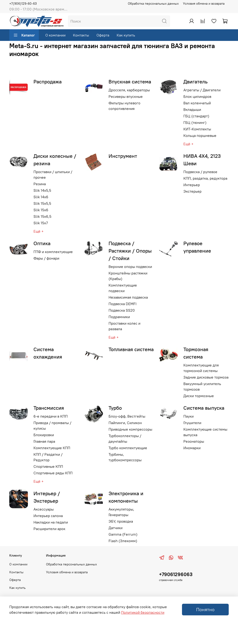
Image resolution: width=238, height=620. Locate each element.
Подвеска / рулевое (200, 171)
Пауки (188, 416)
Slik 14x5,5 (42, 190)
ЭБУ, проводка (121, 521)
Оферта (102, 35)
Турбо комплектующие (128, 447)
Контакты (81, 35)
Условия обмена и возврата (204, 3)
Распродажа (47, 81)
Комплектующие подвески (123, 288)
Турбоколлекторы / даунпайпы (125, 438)
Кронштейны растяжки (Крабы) (128, 276)
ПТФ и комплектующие (53, 251)
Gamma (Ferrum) (123, 534)
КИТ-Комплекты (197, 129)
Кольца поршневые (199, 135)
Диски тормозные (198, 395)
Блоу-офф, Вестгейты (127, 416)
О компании (55, 35)
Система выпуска (203, 408)
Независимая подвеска (128, 297)
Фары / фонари (46, 258)
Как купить (126, 35)
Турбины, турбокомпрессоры (125, 457)
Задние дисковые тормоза (205, 377)
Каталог (28, 35)
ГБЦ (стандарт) (196, 116)
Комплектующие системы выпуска (205, 432)
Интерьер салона (48, 515)
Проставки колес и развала (124, 326)
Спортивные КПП (48, 466)
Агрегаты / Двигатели (202, 90)
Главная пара (44, 441)
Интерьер (191, 184)
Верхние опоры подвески (130, 266)
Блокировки (43, 434)
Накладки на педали (50, 522)
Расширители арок (49, 528)
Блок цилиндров (197, 96)
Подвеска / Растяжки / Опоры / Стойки (130, 250)
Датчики (115, 527)
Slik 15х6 (40, 210)
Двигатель (195, 81)
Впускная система (130, 81)
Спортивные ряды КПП (53, 473)
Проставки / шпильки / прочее (52, 174)
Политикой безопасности (142, 612)
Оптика (41, 243)
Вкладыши (192, 109)
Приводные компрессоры (130, 429)
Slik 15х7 (40, 223)
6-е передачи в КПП (50, 416)
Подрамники (119, 316)
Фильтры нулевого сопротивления (124, 106)
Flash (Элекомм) (123, 540)
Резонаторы (193, 441)
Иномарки (192, 447)
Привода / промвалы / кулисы (52, 425)
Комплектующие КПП (51, 447)
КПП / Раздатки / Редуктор (48, 457)
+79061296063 (175, 574)
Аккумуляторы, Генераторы (121, 512)
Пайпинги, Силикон (125, 422)
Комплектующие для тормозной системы (201, 368)
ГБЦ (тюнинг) (194, 122)
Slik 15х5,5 (42, 203)
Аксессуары (43, 509)
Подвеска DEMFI (122, 303)
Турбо (115, 408)
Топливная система (131, 349)
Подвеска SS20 (122, 310)
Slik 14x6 (40, 197)
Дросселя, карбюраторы (129, 90)
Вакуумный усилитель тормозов (202, 386)
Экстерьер (192, 191)
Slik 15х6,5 (42, 216)
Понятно (205, 609)
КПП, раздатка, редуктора (205, 178)
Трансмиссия (48, 408)
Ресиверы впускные (126, 96)
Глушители (192, 422)
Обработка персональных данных (153, 3)
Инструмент (123, 156)
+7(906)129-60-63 (23, 3)
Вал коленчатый (197, 103)
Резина (39, 183)
